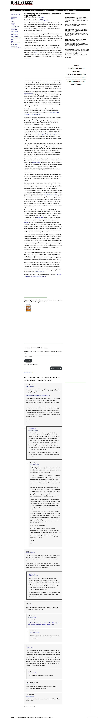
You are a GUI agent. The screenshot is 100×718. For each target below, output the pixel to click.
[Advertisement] (65, 4)
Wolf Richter (22, 10)
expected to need (36, 162)
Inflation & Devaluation (16, 37)
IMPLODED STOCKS (15, 14)
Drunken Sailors (14, 31)
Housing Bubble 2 (46, 10)
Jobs (12, 41)
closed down (40, 217)
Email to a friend (28, 372)
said (36, 52)
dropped (26, 222)
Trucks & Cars (14, 46)
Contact (75, 10)
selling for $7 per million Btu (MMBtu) (46, 134)
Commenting (66, 10)
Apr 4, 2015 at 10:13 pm (30, 647)
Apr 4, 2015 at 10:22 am (33, 575)
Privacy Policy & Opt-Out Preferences (45, 717)
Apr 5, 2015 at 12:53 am (34, 632)
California (13, 23)
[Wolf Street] (22, 4)
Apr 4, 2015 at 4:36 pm (32, 617)
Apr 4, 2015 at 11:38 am (30, 604)
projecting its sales (28, 93)
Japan (12, 39)
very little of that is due (50, 194)
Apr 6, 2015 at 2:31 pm (30, 696)
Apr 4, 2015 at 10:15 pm (32, 672)
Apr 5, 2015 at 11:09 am (30, 683)
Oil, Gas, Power (14, 44)
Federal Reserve (34, 10)
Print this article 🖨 (56, 368)
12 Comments (41, 17)
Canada (12, 24)
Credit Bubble (14, 28)
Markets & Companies (15, 42)
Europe (12, 32)
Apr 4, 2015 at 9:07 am (30, 386)
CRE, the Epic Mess (15, 26)
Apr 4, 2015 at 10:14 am (33, 430)
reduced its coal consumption (46, 82)
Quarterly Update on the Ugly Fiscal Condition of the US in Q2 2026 (75, 40)
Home (13, 10)
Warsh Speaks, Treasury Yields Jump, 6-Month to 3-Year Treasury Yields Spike (77, 30)
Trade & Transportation (16, 47)
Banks (12, 21)
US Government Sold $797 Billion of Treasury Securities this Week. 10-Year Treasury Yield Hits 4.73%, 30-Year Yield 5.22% (76, 19)
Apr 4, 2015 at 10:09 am (30, 552)
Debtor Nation (14, 29)
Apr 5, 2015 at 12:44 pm (34, 464)
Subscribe (28, 360)
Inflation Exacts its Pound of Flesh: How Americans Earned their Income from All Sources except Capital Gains (77, 51)
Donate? (56, 10)
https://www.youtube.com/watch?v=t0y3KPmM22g (38, 395)
